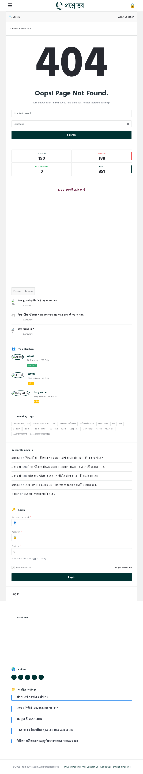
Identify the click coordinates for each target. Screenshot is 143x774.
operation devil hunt (41, 423)
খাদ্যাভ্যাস (16, 429)
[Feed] (34, 677)
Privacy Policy (71, 767)
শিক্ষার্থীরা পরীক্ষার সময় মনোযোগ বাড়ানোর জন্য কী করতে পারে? (51, 315)
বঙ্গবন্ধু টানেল (74, 429)
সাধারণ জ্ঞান (109, 429)
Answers (29, 291)
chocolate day (18, 423)
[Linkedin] (27, 677)
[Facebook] (14, 677)
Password (17, 532)
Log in (15, 594)
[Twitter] (20, 677)
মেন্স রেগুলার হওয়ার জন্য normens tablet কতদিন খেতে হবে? (61, 485)
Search (16, 17)
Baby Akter (40, 392)
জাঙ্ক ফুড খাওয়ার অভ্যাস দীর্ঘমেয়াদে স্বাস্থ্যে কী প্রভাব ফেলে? (62, 475)
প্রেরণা (63, 429)
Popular (17, 291)
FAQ (82, 767)
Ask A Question (126, 17)
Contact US (92, 767)
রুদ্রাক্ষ (31, 374)
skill (55, 423)
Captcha (16, 546)
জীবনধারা (54, 429)
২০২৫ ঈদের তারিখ (20, 434)
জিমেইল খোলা (41, 429)
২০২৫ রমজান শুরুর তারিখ (40, 434)
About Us (105, 767)
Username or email (21, 517)
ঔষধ (113, 423)
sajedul (16, 457)
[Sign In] (132, 5)
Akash (30, 356)
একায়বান (17, 467)
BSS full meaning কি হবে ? (39, 493)
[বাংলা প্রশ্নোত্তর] (71, 5)
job (28, 423)
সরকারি (99, 429)
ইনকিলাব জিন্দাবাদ (87, 423)
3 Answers (28, 305)
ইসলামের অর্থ (103, 423)
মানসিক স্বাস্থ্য (88, 429)
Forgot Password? (123, 567)
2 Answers (28, 319)
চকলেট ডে (28, 429)
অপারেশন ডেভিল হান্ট (68, 423)
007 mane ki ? (26, 329)
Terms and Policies (120, 767)
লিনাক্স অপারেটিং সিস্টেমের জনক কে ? (37, 301)
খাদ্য (120, 423)
